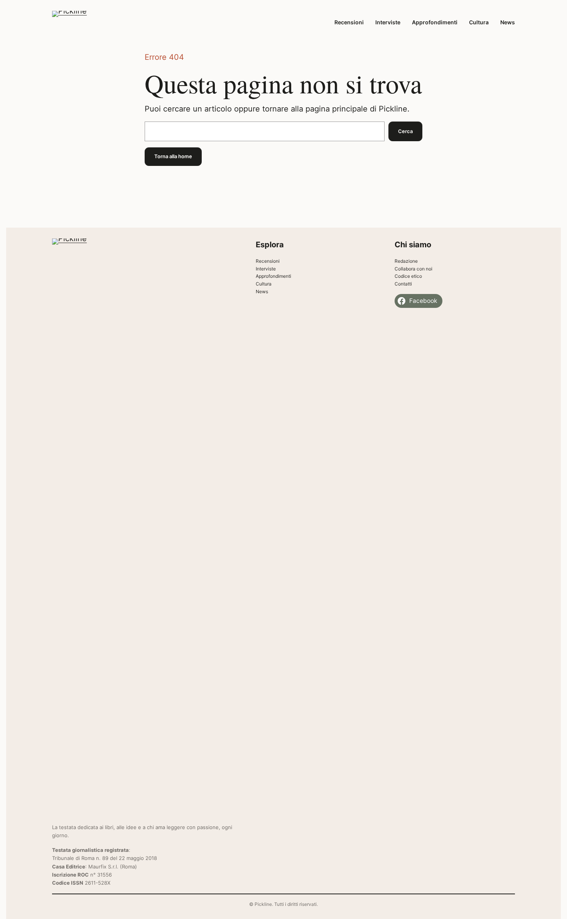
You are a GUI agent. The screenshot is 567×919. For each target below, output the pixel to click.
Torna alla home (173, 156)
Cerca (405, 131)
